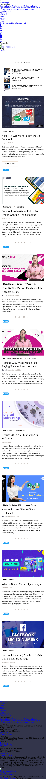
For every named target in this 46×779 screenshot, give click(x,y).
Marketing (20, 207)
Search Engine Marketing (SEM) (12, 6)
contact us (4, 714)
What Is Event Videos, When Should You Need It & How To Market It (27, 86)
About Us (4, 702)
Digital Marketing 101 (12, 505)
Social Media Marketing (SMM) (28, 8)
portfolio (3, 15)
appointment (5, 11)
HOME (2, 50)
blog (2, 21)
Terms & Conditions (8, 771)
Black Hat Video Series (12, 284)
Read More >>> (23, 242)
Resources (20, 431)
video (2, 20)
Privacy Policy (21, 23)
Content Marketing (8, 9)
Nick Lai (4, 295)
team (2, 16)
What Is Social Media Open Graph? (22, 584)
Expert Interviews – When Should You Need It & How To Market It (26, 78)
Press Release (5, 716)
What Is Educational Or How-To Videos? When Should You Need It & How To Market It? (27, 70)
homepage (4, 3)
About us (3, 13)
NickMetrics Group (7, 778)
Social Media (8, 131)
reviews (3, 710)
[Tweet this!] (6, 170)
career (2, 18)
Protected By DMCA (8, 775)
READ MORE (10, 164)
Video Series (31, 284)
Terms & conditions (8, 23)
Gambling (7, 207)
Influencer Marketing (25, 9)
